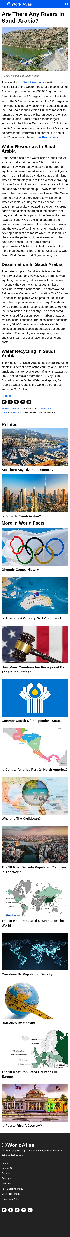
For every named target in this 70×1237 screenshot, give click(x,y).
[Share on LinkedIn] (28, 402)
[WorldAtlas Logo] (20, 4)
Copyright (7, 1178)
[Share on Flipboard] (4, 402)
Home (5, 1163)
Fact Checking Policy (12, 1189)
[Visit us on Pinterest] (23, 1210)
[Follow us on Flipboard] (4, 1210)
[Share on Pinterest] (22, 402)
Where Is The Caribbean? (21, 818)
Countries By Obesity (18, 1023)
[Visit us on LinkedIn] (30, 1210)
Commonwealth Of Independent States (32, 721)
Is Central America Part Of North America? (35, 769)
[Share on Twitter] (16, 402)
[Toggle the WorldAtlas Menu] (3, 4)
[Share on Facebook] (10, 402)
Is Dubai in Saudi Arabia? (21, 516)
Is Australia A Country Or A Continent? (31, 618)
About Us (6, 1183)
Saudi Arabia (32, 82)
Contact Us (7, 1168)
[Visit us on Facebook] (10, 1210)
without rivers (48, 137)
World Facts (46, 408)
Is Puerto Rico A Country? (22, 1125)
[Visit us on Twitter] (17, 1210)
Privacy (5, 1173)
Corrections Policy (11, 1194)
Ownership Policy (10, 1199)
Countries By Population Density (27, 974)
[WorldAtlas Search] (66, 4)
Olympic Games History (20, 569)
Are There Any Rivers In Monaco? (28, 470)
